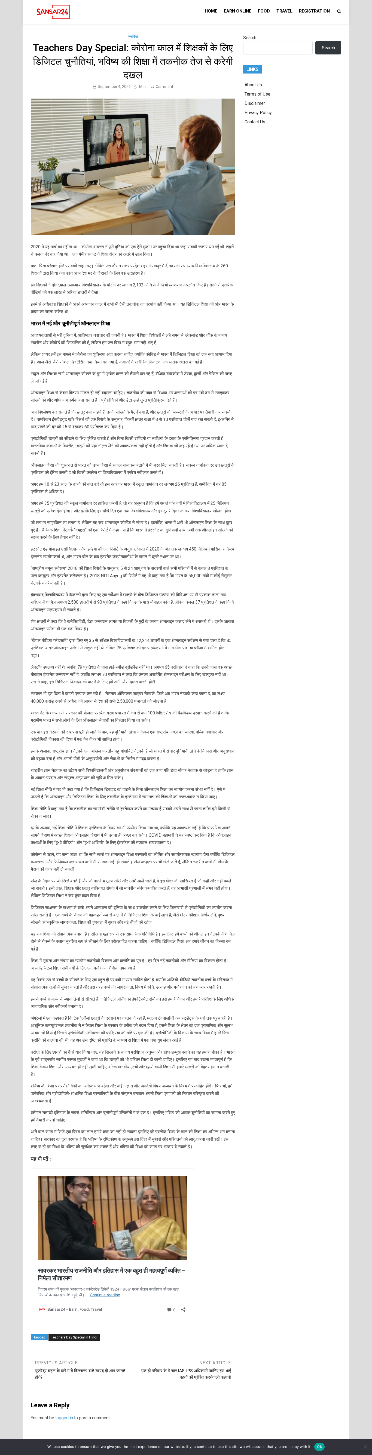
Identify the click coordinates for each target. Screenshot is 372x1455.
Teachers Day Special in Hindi (74, 1337)
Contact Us (255, 121)
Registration (314, 11)
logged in (64, 1417)
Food (264, 11)
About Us (253, 84)
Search (249, 37)
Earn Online (237, 11)
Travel (284, 11)
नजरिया (133, 37)
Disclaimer (255, 103)
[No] (365, 1447)
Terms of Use (257, 94)
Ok (319, 1446)
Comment (164, 86)
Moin (143, 86)
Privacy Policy (258, 112)
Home (211, 11)
